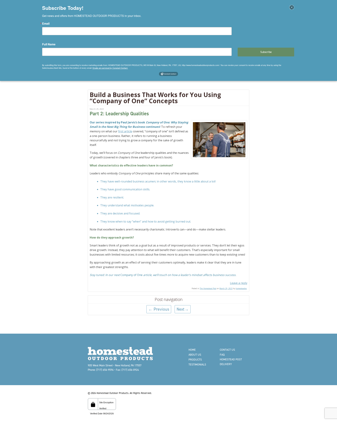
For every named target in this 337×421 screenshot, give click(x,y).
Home (192, 350)
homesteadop (241, 288)
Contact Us (227, 350)
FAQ (222, 354)
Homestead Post (231, 359)
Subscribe (266, 52)
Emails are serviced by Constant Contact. (110, 67)
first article (125, 131)
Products (195, 359)
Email (45, 23)
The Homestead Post (208, 288)
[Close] (292, 7)
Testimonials (197, 364)
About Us (195, 354)
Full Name (48, 44)
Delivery (226, 364)
